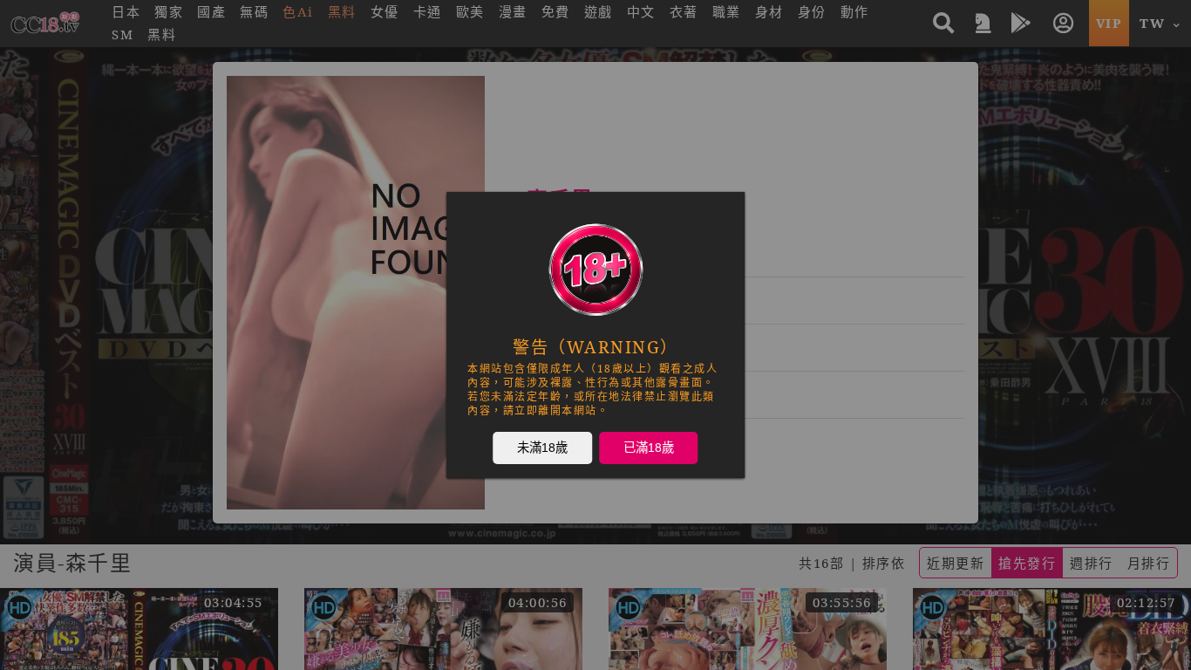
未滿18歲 (542, 447)
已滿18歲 (648, 447)
